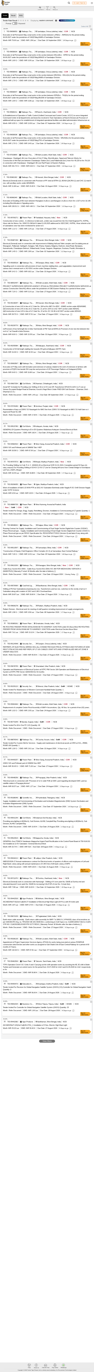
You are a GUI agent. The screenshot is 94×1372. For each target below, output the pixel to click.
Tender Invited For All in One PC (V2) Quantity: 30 (21, 725)
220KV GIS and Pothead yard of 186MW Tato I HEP (22, 447)
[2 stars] (21, 20)
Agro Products (27, 898)
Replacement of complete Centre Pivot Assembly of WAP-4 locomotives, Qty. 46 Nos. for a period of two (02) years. (46, 707)
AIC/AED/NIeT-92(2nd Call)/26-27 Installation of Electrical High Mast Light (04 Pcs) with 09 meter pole (41, 902)
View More (47, 1041)
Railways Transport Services (27, 31)
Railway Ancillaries (28, 916)
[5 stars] (28, 20)
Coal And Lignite (28, 586)
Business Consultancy (28, 1004)
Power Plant (26, 218)
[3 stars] (23, 20)
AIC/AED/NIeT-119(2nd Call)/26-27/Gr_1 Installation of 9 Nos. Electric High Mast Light (35, 1025)
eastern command (46, 20)
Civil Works (26, 383)
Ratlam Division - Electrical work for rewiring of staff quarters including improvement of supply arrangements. (43, 609)
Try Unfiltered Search (67, 20)
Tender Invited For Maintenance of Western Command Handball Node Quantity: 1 (33, 690)
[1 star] (18, 20)
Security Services (28, 644)
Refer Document (14, 395)
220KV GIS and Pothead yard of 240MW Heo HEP (22, 763)
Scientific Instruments (28, 798)
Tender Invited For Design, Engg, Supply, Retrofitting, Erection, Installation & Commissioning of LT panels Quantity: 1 (46, 511)
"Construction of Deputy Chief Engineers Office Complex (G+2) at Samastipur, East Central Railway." (41, 551)
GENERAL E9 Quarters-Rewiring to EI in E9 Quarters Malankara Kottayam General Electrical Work (40, 430)
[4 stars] (25, 20)
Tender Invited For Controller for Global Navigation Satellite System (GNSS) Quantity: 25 (36, 1007)
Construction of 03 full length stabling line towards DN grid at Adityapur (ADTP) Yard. (34, 349)
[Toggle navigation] (91, 3)
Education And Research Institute (28, 984)
